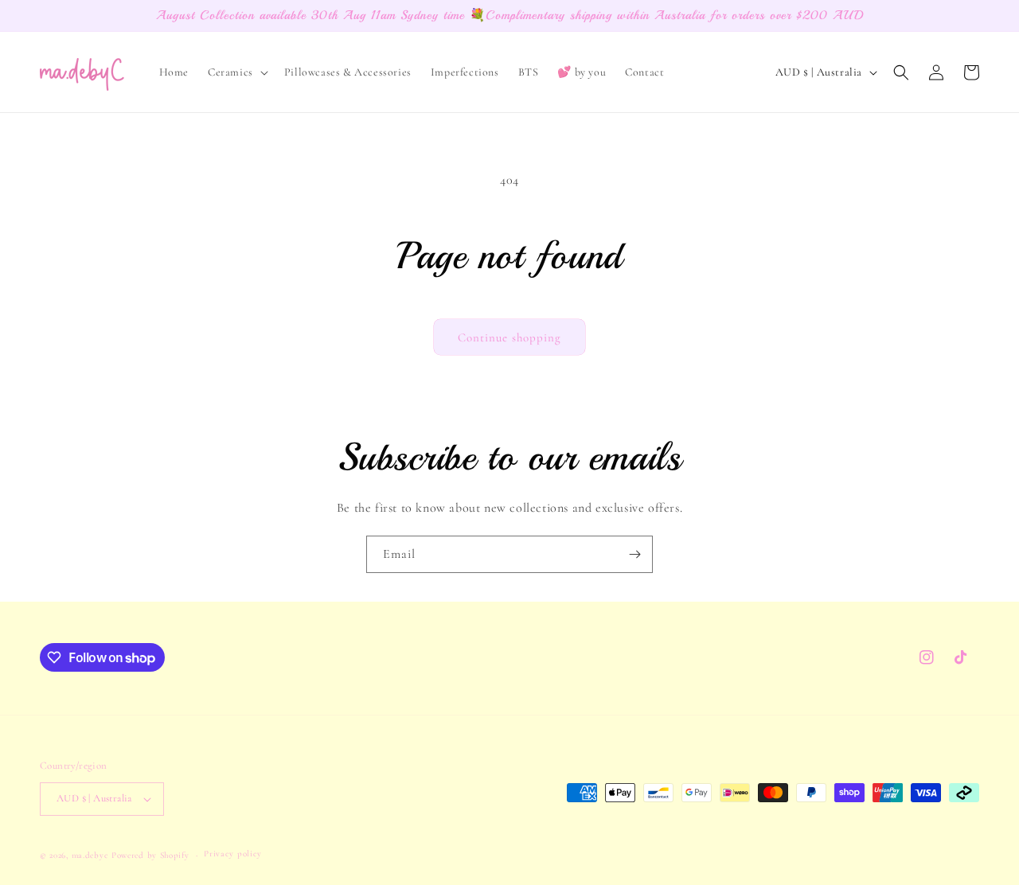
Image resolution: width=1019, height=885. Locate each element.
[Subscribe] (634, 554)
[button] (236, 72)
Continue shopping (509, 337)
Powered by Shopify (150, 855)
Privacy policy (233, 853)
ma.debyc (90, 855)
